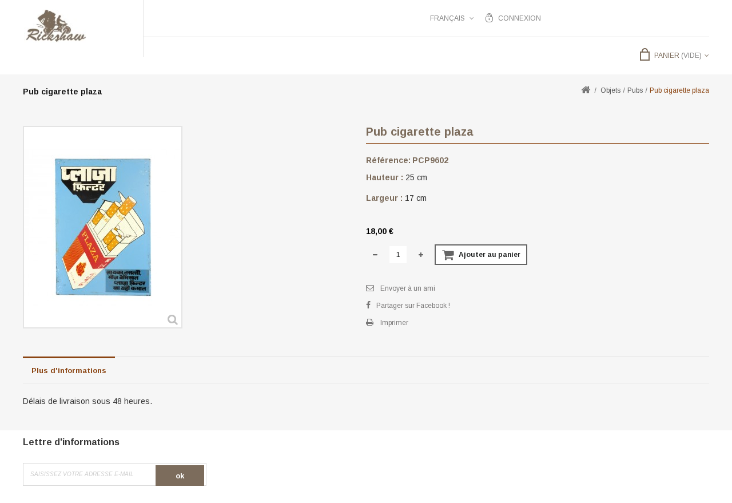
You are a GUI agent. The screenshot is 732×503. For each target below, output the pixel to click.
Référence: (388, 160)
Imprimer (394, 323)
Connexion (519, 18)
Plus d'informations (68, 370)
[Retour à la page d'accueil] (585, 91)
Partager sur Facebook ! (413, 306)
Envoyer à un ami (407, 288)
